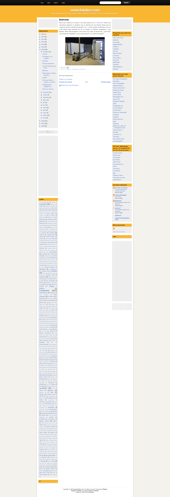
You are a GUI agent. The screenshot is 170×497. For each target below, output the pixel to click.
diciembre (46, 52)
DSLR (42, 265)
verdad (46, 465)
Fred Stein (49, 298)
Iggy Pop (53, 323)
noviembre (46, 92)
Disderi (55, 261)
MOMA (41, 375)
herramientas (53, 317)
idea (114, 173)
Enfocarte (41, 275)
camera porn (51, 235)
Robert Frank (54, 428)
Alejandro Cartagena (119, 101)
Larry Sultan (42, 348)
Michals (53, 371)
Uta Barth (47, 463)
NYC (53, 388)
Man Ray (43, 359)
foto (42, 280)
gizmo (53, 310)
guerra (48, 313)
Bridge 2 (47, 229)
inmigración (41, 327)
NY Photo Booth (117, 108)
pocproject (116, 114)
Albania (41, 208)
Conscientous (42, 252)
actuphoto (116, 123)
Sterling (50, 445)
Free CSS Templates (88, 492)
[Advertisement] (45, 165)
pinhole (44, 413)
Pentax (41, 400)
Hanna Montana (51, 315)
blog (46, 227)
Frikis (55, 298)
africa (54, 206)
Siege (114, 103)
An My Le (49, 211)
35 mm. (46, 202)
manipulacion (51, 359)
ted (56, 455)
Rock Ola (47, 430)
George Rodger (51, 306)
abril (44, 110)
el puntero (53, 271)
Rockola (53, 430)
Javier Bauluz (49, 334)
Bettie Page (46, 225)
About (48, 3)
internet (53, 327)
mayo (44, 107)
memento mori (51, 369)
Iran (56, 329)
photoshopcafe (53, 409)
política (43, 415)
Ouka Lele (41, 398)
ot (54, 396)
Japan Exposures (118, 119)
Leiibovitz (53, 350)
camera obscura (117, 130)
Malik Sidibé (53, 357)
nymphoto (116, 117)
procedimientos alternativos (47, 419)
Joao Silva (49, 336)
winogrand (53, 470)
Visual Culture (117, 94)
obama (41, 390)
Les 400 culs (116, 171)
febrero (45, 115)
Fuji (47, 300)
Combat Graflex (51, 246)
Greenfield (41, 313)
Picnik (42, 411)
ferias (42, 278)
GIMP (40, 310)
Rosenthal (41, 434)
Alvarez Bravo (45, 210)
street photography (50, 447)
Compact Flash (51, 248)
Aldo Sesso (47, 208)
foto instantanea (53, 282)
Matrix (40, 367)
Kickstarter (42, 342)
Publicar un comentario (65, 79)
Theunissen (52, 457)
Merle (48, 371)
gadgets (53, 300)
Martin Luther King (44, 363)
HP (44, 321)
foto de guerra (43, 282)
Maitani (42, 357)
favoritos (55, 277)
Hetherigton (44, 319)
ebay (40, 267)
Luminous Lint (117, 134)
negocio (48, 384)
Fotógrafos (44, 290)
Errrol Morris (116, 159)
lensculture (116, 81)
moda (54, 373)
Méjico (43, 369)
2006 (42, 126)
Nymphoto (118, 201)
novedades (43, 388)
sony (47, 444)
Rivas (40, 428)
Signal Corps (48, 440)
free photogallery (117, 141)
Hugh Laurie (49, 321)
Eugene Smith (51, 275)
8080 (53, 202)
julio (44, 102)
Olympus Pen (51, 394)
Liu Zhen (50, 354)
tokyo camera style (52, 459)
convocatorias (53, 252)
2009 (42, 49)
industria (53, 325)
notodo (53, 386)
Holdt (40, 321)
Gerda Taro (42, 308)
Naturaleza (51, 382)
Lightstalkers (44, 354)
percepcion (51, 400)
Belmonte (45, 70)
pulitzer (55, 421)
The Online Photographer (120, 79)
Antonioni (41, 215)
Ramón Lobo (116, 155)
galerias (41, 302)
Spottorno (116, 40)
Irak (52, 329)
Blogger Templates (76, 490)
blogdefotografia (117, 44)
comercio (41, 248)
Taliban (51, 451)
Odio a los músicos (47, 89)
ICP (48, 323)
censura (41, 238)
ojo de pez (116, 55)
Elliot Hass (52, 273)
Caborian (115, 69)
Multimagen (116, 62)
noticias (48, 386)
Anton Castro (117, 162)
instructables (116, 157)
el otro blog (116, 42)
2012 (42, 42)
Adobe (41, 206)
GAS (47, 304)
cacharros (43, 232)
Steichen (43, 445)
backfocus (118, 215)
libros (49, 352)
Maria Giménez (117, 53)
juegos (53, 338)
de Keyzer (52, 259)
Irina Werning (51, 331)
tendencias (44, 457)
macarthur (48, 356)
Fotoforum (116, 64)
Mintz (49, 373)
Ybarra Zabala (43, 474)
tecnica (41, 455)
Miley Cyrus (42, 373)
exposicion (42, 277)
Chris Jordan (50, 240)
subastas (41, 449)
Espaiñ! (44, 77)
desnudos (41, 261)
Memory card (42, 371)
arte (51, 217)
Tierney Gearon (42, 459)
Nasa (49, 380)
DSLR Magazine (117, 67)
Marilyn (53, 361)
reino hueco (116, 168)
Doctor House (44, 263)
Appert (40, 217)
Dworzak (48, 265)
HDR (47, 317)
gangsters (49, 302)
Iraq (42, 331)
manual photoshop (43, 361)
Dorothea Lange (53, 263)
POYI (50, 415)
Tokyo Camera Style (119, 88)
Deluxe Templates (94, 490)
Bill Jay (52, 225)
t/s (46, 451)
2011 (42, 44)
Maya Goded (47, 367)
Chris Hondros (42, 240)
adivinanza (52, 204)
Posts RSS (56, 3)
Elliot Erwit (45, 273)
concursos (52, 250)
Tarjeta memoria (48, 453)
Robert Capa (46, 428)
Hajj (54, 313)
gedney (53, 304)
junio (44, 105)
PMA (49, 413)
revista (48, 424)
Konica (49, 344)
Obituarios (50, 390)
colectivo (41, 244)
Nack (56, 379)
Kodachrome (42, 344)
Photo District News (118, 139)
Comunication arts (118, 164)
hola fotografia (52, 319)
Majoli (47, 357)
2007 (42, 123)
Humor (55, 321)
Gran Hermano (51, 311)
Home (42, 3)
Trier (49, 461)
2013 (42, 39)
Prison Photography (118, 83)
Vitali (51, 465)
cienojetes (116, 49)
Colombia (49, 244)
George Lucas (42, 306)
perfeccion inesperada (45, 401)
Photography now (118, 105)
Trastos (43, 461)
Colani (43, 242)
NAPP (43, 380)
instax (47, 327)
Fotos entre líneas (118, 37)
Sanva (45, 438)
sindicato (41, 444)
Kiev (52, 342)
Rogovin (52, 432)
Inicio (86, 82)
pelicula (53, 398)
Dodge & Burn (117, 92)
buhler (40, 231)
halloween (42, 315)
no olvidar (42, 386)
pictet (47, 411)
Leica (45, 350)
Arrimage (115, 132)
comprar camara (43, 250)
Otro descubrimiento (48, 63)
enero (44, 118)
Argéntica (115, 46)
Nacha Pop (50, 379)
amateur (53, 210)
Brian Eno (52, 227)
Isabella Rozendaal (45, 333)
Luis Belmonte (98, 22)
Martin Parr (54, 363)
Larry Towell (50, 348)
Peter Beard (48, 403)
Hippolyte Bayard (118, 85)
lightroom (55, 352)
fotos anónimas (43, 294)
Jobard (55, 336)
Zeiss (51, 474)
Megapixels (54, 367)
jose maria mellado (45, 338)
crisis (40, 255)
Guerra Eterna (117, 179)
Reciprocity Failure (118, 90)
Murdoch (53, 377)
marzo (45, 112)
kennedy (53, 340)
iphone (47, 329)
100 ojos (115, 51)
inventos (41, 329)
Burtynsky (55, 231)
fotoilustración (43, 292)
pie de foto (54, 411)
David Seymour (43, 259)
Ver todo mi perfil (119, 231)
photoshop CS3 (43, 409)
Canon (41, 236)
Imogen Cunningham (44, 325)
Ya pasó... (45, 54)
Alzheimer (45, 61)
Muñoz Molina (43, 377)
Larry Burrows (44, 346)
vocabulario (48, 467)
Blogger (105, 489)
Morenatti (47, 375)
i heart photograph (120, 195)
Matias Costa (52, 365)
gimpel (46, 310)
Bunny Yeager (47, 231)
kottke (115, 166)
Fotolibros (52, 292)
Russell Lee (50, 436)
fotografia (43, 284)
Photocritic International (120, 112)
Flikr (56, 278)
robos (42, 430)
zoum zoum (116, 99)
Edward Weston (49, 267)
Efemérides (42, 269)
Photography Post (118, 97)
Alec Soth (54, 208)
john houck (118, 196)
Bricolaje (41, 229)
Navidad (41, 384)
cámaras (41, 234)
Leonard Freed (42, 352)
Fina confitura (117, 58)
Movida (53, 375)
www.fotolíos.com (85, 10)
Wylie (54, 472)
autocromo (42, 223)
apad (114, 121)
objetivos (41, 392)
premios (51, 417)
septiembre (46, 97)
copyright (44, 254)
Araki (46, 217)
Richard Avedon (50, 426)
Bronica (53, 229)
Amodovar (41, 211)
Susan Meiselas (51, 449)
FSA (42, 300)
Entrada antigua (106, 82)
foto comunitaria (50, 280)
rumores (43, 436)
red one (53, 422)
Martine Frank (44, 365)
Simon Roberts (50, 442)
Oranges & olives (118, 175)
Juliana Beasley (43, 340)
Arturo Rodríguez (51, 221)
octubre (45, 95)
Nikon (53, 384)
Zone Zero (116, 60)
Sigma (41, 440)
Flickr (51, 278)
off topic (50, 392)
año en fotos (51, 215)
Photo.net (52, 405)
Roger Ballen (43, 432)
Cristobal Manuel (48, 255)
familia (49, 277)
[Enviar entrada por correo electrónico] (67, 67)
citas (56, 240)
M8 (43, 356)
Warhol (40, 470)
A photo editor (117, 110)
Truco (53, 461)
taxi (54, 453)
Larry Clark (52, 346)
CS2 (45, 257)
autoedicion (50, 223)
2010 (42, 47)
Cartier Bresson (50, 236)
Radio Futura (45, 422)
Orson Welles (49, 396)
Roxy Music (54, 434)
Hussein (43, 323)
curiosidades (51, 257)
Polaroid (54, 413)
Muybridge (42, 379)
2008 (42, 121)
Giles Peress (52, 308)
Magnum (54, 356)
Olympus (41, 394)
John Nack (116, 136)
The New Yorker (117, 153)
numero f (118, 208)
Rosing (47, 434)
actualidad (43, 204)
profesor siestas (44, 421)
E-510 (54, 265)
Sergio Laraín (52, 438)
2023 (42, 34)
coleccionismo (51, 242)
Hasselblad (41, 317)
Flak (47, 278)
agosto (45, 100)
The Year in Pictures (121, 188)
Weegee (46, 470)
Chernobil (48, 238)
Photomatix (41, 407)
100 (40, 202)
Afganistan (47, 206)
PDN (47, 398)
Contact (63, 3)
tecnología (49, 455)
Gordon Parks (42, 311)
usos (40, 463)
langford (55, 344)
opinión (41, 396)
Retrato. (41, 424)
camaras (51, 233)
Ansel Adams (50, 213)
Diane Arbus (49, 261)
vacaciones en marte (119, 177)
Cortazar (52, 254)
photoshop (51, 407)
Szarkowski (41, 451)
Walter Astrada (50, 468)
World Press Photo (44, 472)
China (53, 238)
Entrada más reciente (65, 82)
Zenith (55, 474)
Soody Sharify (53, 444)
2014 (42, 36)
